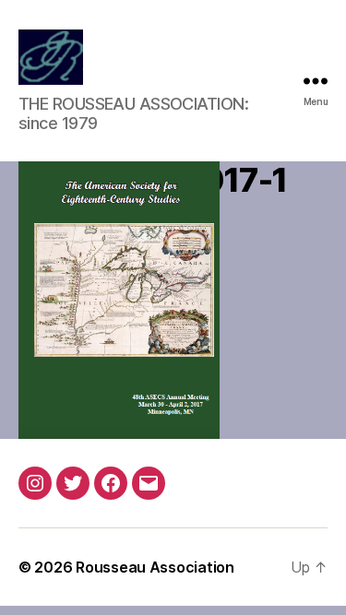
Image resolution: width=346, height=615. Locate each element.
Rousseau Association (155, 567)
